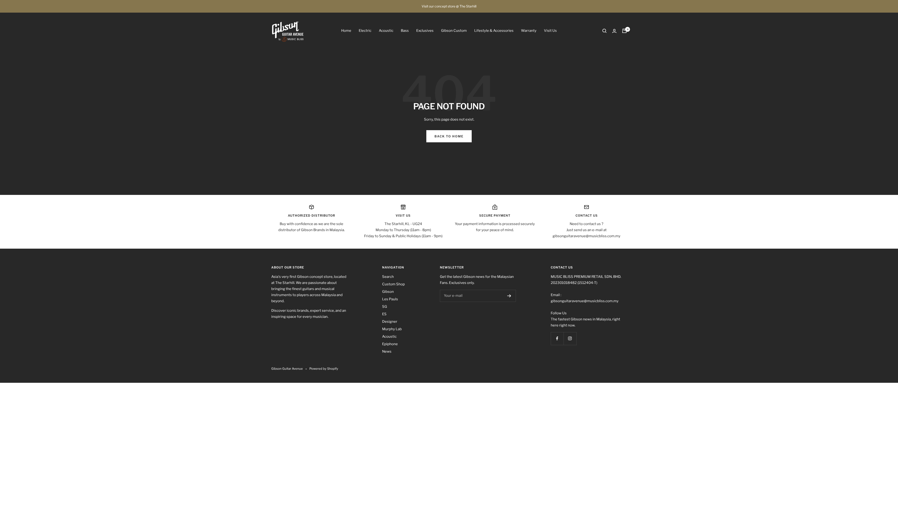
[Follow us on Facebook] (557, 338)
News (386, 351)
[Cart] (624, 31)
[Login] (614, 31)
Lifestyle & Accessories (494, 31)
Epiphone (390, 344)
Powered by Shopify (323, 368)
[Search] (604, 31)
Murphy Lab (392, 329)
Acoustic (386, 31)
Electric (365, 31)
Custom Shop (393, 284)
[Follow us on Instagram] (570, 338)
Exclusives (425, 31)
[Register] (509, 295)
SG (384, 306)
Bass (405, 31)
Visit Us (550, 31)
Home (346, 31)
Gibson (388, 292)
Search (388, 277)
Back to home (449, 136)
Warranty (528, 31)
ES (384, 314)
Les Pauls (390, 299)
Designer (389, 321)
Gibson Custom (454, 31)
